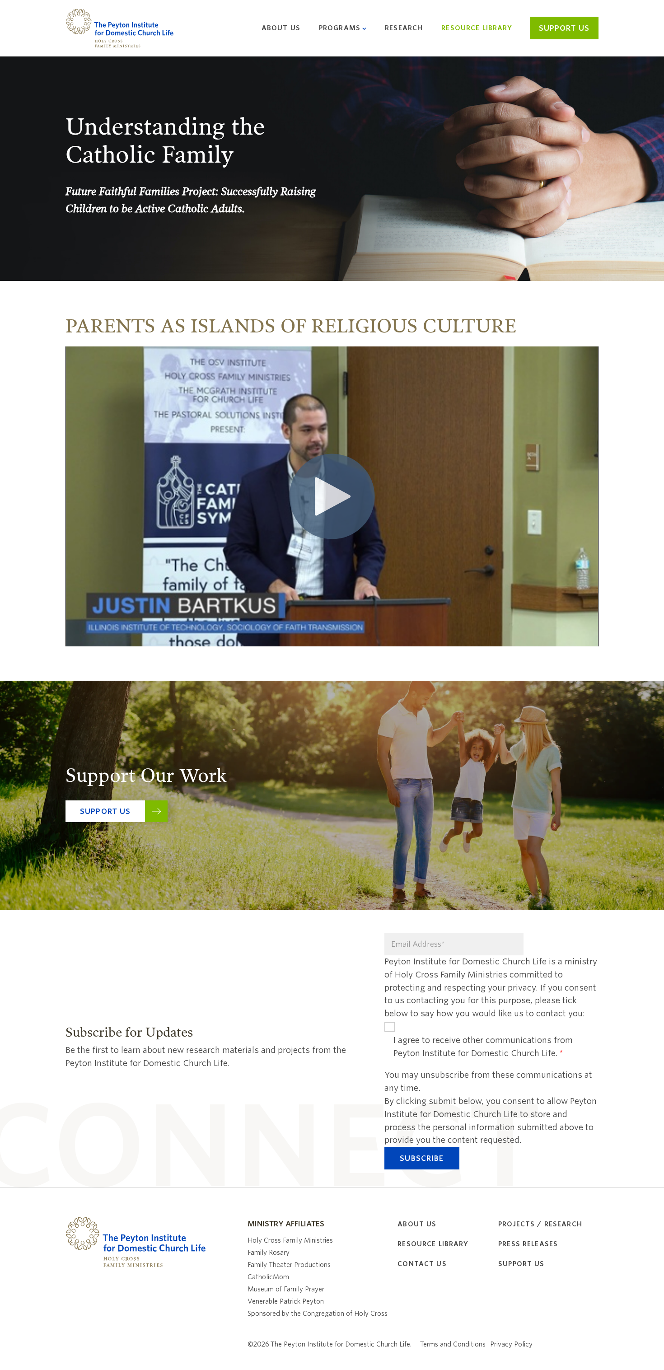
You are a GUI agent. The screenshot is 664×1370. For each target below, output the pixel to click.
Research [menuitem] (404, 28)
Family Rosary (269, 1252)
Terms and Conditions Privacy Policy (476, 1344)
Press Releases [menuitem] (528, 1244)
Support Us (564, 28)
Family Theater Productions (289, 1264)
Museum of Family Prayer (286, 1289)
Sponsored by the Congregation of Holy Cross (318, 1313)
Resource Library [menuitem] (476, 28)
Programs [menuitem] (339, 28)
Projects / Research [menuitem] (540, 1224)
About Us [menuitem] (281, 28)
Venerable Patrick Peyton (286, 1301)
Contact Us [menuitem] (421, 1263)
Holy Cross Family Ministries (290, 1240)
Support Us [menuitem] (521, 1263)
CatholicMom (268, 1277)
